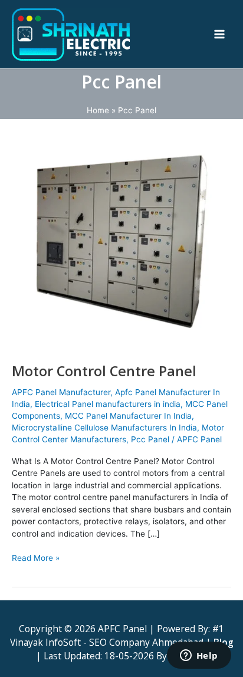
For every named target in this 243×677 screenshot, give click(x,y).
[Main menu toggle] (220, 34)
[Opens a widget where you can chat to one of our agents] (198, 656)
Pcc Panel (150, 439)
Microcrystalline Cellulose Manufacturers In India (104, 427)
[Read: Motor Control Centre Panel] (121, 240)
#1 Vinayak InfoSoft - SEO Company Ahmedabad (117, 635)
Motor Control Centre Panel (104, 370)
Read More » (36, 557)
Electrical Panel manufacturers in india (107, 404)
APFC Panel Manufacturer (61, 392)
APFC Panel (199, 439)
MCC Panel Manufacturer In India (128, 415)
